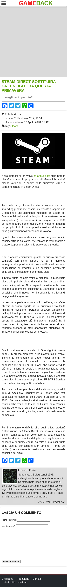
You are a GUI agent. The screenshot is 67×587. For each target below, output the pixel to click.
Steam (14, 126)
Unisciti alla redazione (14, 582)
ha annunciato (42, 176)
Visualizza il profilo (50, 502)
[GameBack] (36, 4)
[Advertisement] (33, 41)
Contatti (37, 578)
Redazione (23, 578)
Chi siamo (7, 578)
